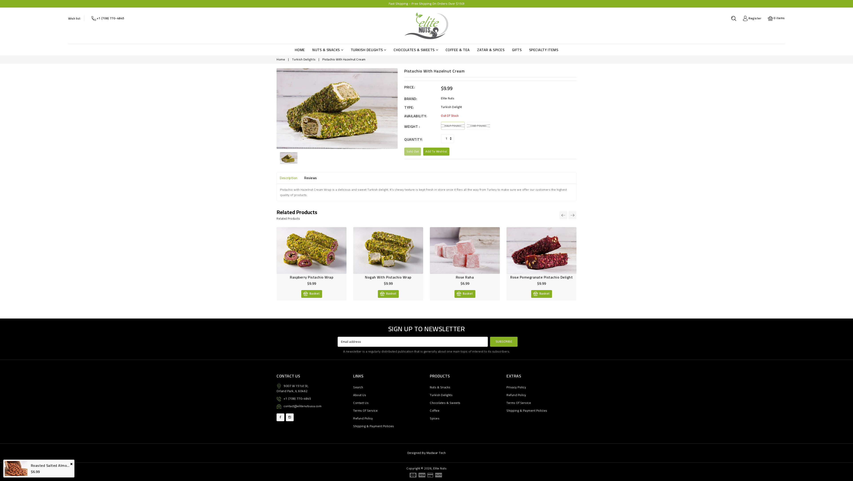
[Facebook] (280, 417)
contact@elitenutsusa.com (302, 406)
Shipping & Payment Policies (373, 426)
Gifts (517, 49)
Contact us (361, 403)
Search (358, 387)
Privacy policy (516, 387)
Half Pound (452, 125)
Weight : (412, 127)
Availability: (415, 116)
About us (359, 395)
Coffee (434, 410)
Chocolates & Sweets (414, 49)
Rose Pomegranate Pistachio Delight (541, 277)
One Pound (478, 125)
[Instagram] (290, 417)
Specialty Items (543, 49)
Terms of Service (365, 410)
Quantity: (413, 139)
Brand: (410, 99)
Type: (409, 107)
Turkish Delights (367, 49)
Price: (409, 87)
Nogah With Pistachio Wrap (388, 277)
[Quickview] (316, 253)
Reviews (310, 178)
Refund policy (363, 418)
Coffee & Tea (458, 49)
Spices (434, 418)
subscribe (504, 341)
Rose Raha (465, 277)
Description (288, 178)
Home (300, 49)
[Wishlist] (307, 253)
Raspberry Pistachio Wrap (311, 277)
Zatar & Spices (490, 49)
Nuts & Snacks (326, 49)
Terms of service (518, 403)
